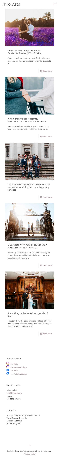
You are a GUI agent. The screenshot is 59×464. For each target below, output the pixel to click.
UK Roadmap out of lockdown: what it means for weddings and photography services (29, 187)
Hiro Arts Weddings (18, 367)
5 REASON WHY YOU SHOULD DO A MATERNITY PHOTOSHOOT (27, 246)
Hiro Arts (11, 4)
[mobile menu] (55, 4)
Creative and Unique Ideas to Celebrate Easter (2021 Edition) (25, 52)
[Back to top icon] (29, 445)
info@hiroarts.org (14, 393)
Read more (47, 71)
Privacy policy (29, 454)
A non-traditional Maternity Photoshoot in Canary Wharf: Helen (27, 120)
